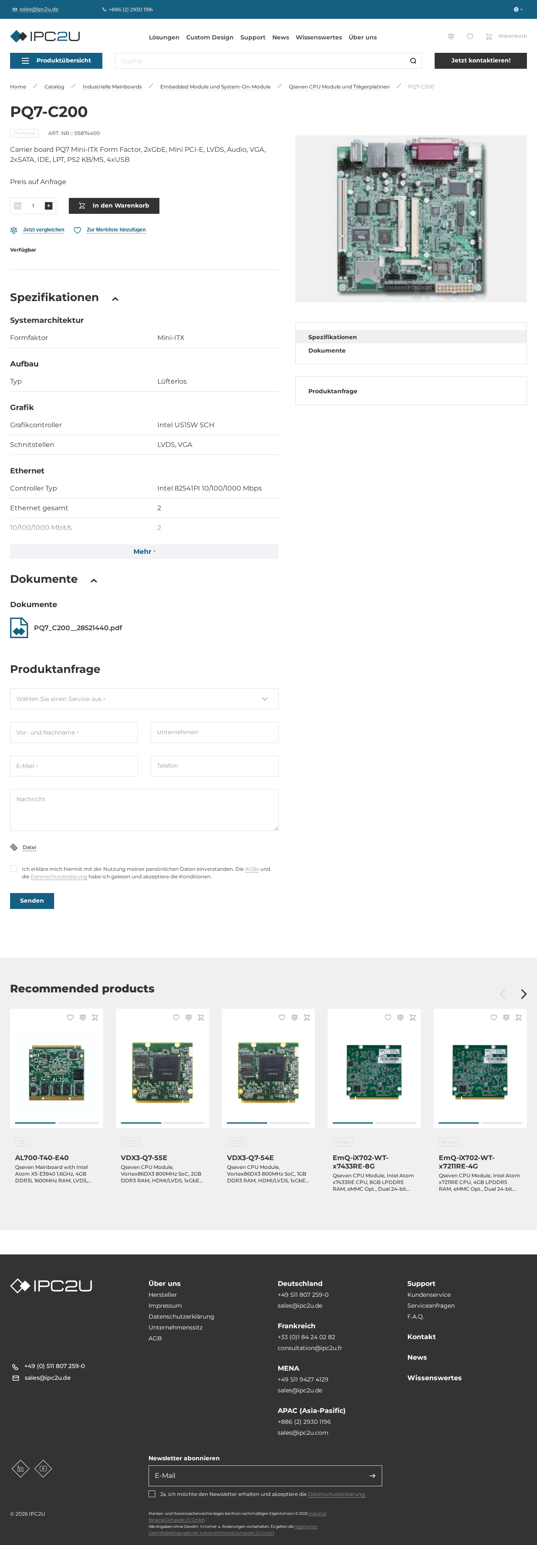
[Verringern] (17, 206)
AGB (155, 1338)
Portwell (24, 133)
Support (253, 37)
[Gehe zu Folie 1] (35, 1123)
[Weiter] (524, 995)
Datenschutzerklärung (59, 876)
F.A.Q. (415, 1316)
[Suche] (413, 61)
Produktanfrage (332, 391)
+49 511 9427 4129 (303, 1379)
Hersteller (163, 1294)
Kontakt (421, 1337)
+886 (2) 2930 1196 (304, 1422)
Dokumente (327, 350)
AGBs (252, 869)
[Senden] (372, 1475)
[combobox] (144, 698)
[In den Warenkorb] (94, 1018)
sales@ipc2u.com (303, 1432)
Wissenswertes (319, 37)
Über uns (363, 37)
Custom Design (210, 37)
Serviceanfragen (431, 1305)
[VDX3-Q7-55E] (162, 1072)
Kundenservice (429, 1294)
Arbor (343, 1142)
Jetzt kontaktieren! (481, 60)
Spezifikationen (332, 337)
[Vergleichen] (81, 1018)
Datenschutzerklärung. (337, 1494)
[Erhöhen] (48, 206)
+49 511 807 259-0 (303, 1294)
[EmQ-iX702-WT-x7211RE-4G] (480, 1072)
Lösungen (164, 37)
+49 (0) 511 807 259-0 (54, 1366)
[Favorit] (69, 1018)
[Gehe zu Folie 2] (78, 1123)
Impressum (165, 1305)
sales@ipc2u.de (300, 1305)
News (280, 37)
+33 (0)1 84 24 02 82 (306, 1337)
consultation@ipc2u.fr (310, 1348)
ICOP (130, 1142)
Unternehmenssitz (176, 1327)
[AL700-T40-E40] (56, 1072)
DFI (22, 1142)
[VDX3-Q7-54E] (268, 1072)
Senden (32, 900)
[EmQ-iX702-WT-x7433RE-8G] (374, 1072)
